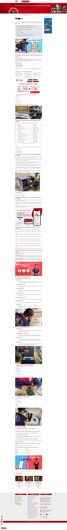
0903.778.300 (29, 29)
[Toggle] (51, 16)
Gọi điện (2, 517)
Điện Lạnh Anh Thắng (45, 496)
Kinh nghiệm (46, 1)
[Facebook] (16, 18)
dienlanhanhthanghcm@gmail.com (46, 510)
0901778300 (20, 29)
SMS (1, 524)
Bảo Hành (43, 1)
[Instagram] (21, 18)
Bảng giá (40, 1)
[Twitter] (19, 18)
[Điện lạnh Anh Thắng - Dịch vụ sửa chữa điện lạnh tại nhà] (17, 1)
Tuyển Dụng (50, 1)
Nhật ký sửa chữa (18, 501)
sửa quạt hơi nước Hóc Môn (33, 21)
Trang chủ (31, 1)
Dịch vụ (37, 1)
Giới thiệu (34, 1)
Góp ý (16, 502)
